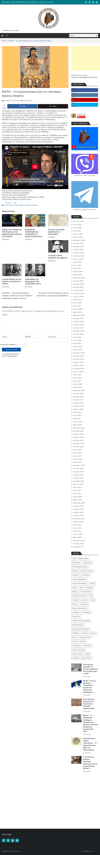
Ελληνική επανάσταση (79, 596)
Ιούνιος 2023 (77, 340)
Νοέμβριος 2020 (78, 437)
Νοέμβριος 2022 (78, 362)
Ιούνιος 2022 (77, 378)
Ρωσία (74, 637)
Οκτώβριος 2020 (78, 440)
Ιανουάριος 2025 (78, 281)
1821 (73, 558)
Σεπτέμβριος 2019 (78, 481)
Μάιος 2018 (77, 531)
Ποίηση (85, 633)
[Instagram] (89, 2)
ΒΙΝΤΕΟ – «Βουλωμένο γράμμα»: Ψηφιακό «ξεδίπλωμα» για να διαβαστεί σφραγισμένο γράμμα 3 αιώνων (17, 295)
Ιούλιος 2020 (77, 450)
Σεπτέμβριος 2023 (78, 331)
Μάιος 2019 (77, 493)
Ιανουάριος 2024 (78, 318)
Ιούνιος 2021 (77, 415)
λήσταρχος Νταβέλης (31, 205)
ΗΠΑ (91, 596)
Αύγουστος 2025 (78, 259)
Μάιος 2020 (77, 456)
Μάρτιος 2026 (77, 237)
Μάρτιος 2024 (77, 312)
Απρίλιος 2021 (77, 422)
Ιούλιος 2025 (77, 262)
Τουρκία (82, 641)
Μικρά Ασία (76, 616)
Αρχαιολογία (76, 563)
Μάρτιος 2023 (77, 350)
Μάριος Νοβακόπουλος (79, 608)
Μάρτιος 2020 (77, 462)
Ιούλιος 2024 (77, 300)
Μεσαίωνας (86, 612)
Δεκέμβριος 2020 (78, 434)
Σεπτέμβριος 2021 (78, 406)
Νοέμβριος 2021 (78, 400)
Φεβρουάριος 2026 (79, 240)
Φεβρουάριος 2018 (79, 540)
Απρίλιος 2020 (77, 459)
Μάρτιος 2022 (77, 387)
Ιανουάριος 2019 (78, 506)
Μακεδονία (75, 612)
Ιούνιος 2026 (77, 228)
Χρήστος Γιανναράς (78, 650)
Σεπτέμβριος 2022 (78, 368)
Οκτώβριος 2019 (78, 478)
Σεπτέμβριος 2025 (78, 256)
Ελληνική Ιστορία (85, 592)
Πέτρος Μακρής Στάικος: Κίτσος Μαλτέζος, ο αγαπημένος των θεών (32, 2)
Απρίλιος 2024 (77, 309)
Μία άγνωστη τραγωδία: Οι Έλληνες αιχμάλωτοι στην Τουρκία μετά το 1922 (90, 669)
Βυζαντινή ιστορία (87, 571)
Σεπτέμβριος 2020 (78, 443)
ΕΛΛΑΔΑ (17, 100)
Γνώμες (92, 583)
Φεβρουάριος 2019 (79, 503)
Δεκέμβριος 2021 (78, 396)
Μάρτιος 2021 (77, 425)
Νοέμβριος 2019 (78, 475)
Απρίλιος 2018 (77, 534)
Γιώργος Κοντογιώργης (79, 583)
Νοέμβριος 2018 (78, 512)
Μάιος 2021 (77, 418)
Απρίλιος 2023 (77, 346)
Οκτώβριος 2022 (78, 365)
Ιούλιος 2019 (77, 487)
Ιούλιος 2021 (77, 412)
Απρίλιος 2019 (77, 497)
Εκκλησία (90, 587)
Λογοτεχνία (83, 604)
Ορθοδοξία (75, 633)
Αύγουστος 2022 (78, 371)
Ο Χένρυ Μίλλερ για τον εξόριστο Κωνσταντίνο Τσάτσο (11, 281)
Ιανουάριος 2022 (78, 393)
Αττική (6, 205)
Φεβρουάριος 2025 (79, 278)
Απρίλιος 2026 (77, 234)
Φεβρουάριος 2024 (79, 315)
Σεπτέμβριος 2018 (78, 518)
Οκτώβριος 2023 (78, 328)
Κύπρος (74, 604)
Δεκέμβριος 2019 (78, 472)
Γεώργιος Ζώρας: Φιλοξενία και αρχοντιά (57, 257)
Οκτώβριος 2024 (78, 290)
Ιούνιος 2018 (77, 528)
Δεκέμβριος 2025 (78, 246)
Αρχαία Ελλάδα (83, 558)
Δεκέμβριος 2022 (78, 359)
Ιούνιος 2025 (77, 265)
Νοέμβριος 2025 (78, 249)
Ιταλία (93, 600)
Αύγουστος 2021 (78, 409)
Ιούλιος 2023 (77, 337)
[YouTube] (93, 2)
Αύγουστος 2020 (78, 447)
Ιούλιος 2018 (77, 525)
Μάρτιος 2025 (77, 275)
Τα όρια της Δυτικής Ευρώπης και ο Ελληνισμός (56, 232)
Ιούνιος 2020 (77, 453)
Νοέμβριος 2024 (78, 287)
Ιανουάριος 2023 (78, 356)
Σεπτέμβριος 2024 (78, 293)
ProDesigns (95, 851)
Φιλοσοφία (87, 645)
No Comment (28, 100)
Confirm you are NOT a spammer (10, 355)
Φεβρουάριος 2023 (79, 353)
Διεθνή (74, 587)
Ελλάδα (16, 205)
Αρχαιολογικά (87, 563)
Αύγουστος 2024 (78, 296)
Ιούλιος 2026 (77, 224)
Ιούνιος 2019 (77, 490)
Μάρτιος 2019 (77, 500)
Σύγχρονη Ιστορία (85, 637)
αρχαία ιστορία (77, 654)
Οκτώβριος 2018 (78, 515)
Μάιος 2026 (77, 231)
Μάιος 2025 (77, 268)
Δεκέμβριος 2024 (78, 284)
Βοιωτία (11, 205)
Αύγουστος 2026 (78, 221)
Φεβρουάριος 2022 (79, 390)
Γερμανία (75, 575)
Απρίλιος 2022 (77, 384)
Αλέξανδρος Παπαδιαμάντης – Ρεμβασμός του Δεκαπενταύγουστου (33, 233)
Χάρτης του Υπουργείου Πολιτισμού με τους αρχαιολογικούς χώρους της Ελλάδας (12, 233)
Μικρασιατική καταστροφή (80, 621)
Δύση (81, 587)
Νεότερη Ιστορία (77, 625)
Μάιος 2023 (77, 343)
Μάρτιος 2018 (77, 537)
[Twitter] (97, 2)
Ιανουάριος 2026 (78, 243)
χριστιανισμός (86, 658)
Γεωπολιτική (85, 575)
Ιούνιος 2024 (77, 303)
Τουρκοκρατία (76, 645)
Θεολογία (75, 600)
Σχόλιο (5, 315)
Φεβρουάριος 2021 (79, 428)
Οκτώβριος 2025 (78, 253)
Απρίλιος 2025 (77, 271)
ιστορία (87, 654)
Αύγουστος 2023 (78, 334)
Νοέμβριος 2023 (78, 325)
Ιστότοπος (52, 337)
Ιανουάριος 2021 (78, 431)
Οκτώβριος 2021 (78, 403)
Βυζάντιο (75, 571)
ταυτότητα (75, 658)
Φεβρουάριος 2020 (79, 465)
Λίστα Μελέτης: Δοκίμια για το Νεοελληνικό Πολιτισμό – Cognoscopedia (89, 703)
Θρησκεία (85, 600)
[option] (35, 2)
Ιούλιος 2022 (77, 375)
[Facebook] (86, 2)
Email (28, 337)
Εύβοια (22, 205)
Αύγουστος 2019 (78, 484)
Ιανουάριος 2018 (78, 543)
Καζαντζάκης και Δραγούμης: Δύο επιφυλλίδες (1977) (33, 281)
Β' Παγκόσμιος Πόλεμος (79, 567)
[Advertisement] (85, 58)
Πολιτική (93, 633)
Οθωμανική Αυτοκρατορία (80, 629)
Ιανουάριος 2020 (78, 468)
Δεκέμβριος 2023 (78, 321)
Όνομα (4, 337)
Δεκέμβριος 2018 (78, 509)
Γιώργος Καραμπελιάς (79, 579)
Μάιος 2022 (77, 381)
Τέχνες (74, 641)
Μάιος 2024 (77, 306)
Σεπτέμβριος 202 (78, 547)
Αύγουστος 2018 (78, 522)
